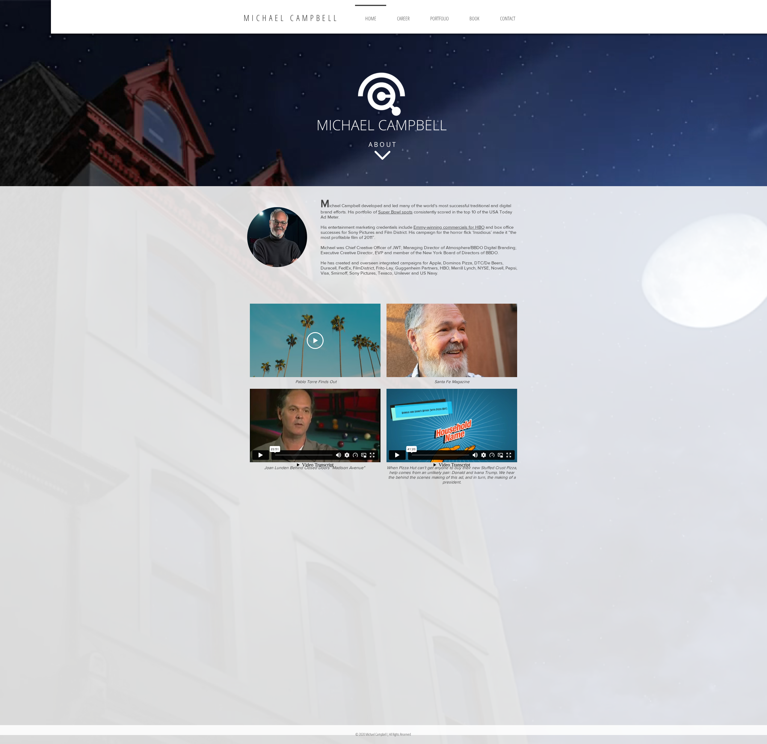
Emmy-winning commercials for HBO (448, 227)
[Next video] (368, 340)
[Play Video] (315, 340)
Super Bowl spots (395, 211)
